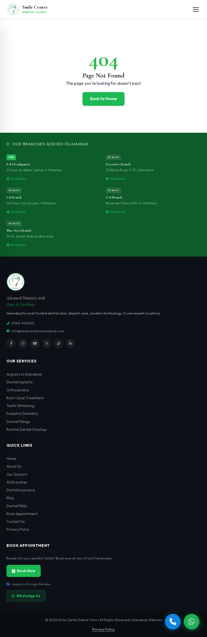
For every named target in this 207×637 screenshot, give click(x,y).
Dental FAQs (16, 505)
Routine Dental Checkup (26, 429)
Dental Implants (19, 382)
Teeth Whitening (20, 405)
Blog (10, 497)
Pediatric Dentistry (22, 413)
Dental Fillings (18, 421)
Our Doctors (16, 474)
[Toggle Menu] (196, 9)
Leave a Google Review (31, 584)
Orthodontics (17, 390)
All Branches (16, 482)
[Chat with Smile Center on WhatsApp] (191, 621)
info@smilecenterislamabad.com (37, 331)
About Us (13, 466)
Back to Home (103, 98)
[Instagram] (23, 343)
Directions (18, 179)
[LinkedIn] (70, 343)
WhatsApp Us (28, 596)
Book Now (26, 570)
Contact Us (15, 521)
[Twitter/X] (46, 343)
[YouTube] (35, 343)
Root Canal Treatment (25, 398)
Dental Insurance (20, 490)
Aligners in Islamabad (24, 374)
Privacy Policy (17, 529)
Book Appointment (21, 513)
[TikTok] (58, 343)
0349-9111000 (22, 323)
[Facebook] (11, 343)
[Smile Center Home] (103, 282)
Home (11, 458)
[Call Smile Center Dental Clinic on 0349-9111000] (173, 621)
